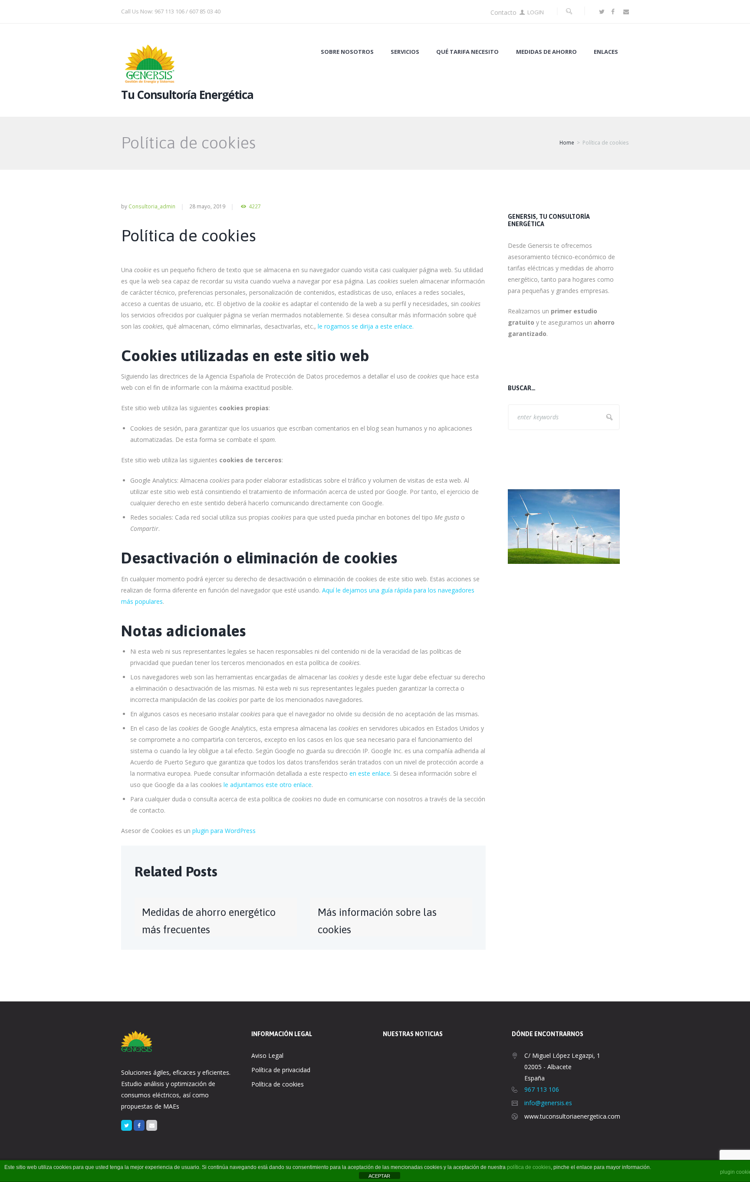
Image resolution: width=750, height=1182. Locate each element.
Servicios (405, 52)
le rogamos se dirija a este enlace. (366, 326)
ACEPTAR (379, 1176)
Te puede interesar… (542, 457)
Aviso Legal (267, 1055)
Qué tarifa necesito (467, 52)
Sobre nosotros (347, 52)
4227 (255, 206)
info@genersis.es (548, 1103)
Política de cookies (277, 1084)
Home (566, 142)
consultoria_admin (151, 206)
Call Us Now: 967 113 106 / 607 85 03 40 (170, 11)
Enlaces (606, 52)
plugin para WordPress (224, 830)
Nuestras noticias (413, 1034)
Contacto (503, 12)
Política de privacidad (280, 1070)
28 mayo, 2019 (207, 206)
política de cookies (529, 1167)
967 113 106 (541, 1089)
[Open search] (569, 11)
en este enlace (369, 773)
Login (535, 12)
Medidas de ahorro (546, 52)
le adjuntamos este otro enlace (268, 784)
